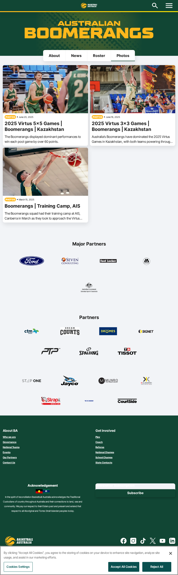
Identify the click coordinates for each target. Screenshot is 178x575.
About (54, 55)
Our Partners (10, 457)
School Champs (103, 457)
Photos (123, 55)
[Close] (170, 553)
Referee (99, 447)
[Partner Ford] (31, 260)
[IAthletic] (146, 260)
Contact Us (9, 462)
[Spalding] (89, 351)
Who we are (9, 436)
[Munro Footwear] (108, 380)
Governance (9, 442)
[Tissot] (127, 351)
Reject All (156, 566)
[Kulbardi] (146, 380)
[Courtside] (127, 401)
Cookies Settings (18, 566)
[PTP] (50, 351)
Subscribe (135, 493)
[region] (89, 560)
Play (97, 436)
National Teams (11, 447)
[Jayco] (69, 380)
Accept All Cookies (124, 566)
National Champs (104, 452)
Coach (99, 442)
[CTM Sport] (31, 331)
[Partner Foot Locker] (108, 260)
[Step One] (31, 380)
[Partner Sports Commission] (89, 287)
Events (6, 452)
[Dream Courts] (69, 331)
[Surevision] (89, 401)
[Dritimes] (108, 331)
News (76, 55)
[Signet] (146, 331)
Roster (99, 55)
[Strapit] (50, 401)
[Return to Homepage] (89, 5)
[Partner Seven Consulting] (70, 260)
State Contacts (103, 462)
